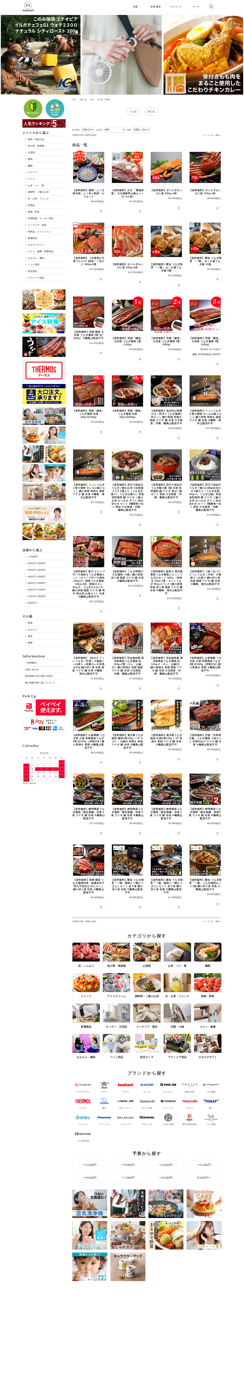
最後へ (218, 135)
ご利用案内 (31, 662)
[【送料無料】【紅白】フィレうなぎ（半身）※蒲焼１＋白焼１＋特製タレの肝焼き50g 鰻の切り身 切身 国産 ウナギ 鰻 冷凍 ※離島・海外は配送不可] (88, 638)
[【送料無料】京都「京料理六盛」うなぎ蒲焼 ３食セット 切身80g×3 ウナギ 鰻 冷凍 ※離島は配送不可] (205, 715)
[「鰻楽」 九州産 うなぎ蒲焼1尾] (127, 315)
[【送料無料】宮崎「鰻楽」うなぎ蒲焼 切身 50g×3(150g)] (88, 391)
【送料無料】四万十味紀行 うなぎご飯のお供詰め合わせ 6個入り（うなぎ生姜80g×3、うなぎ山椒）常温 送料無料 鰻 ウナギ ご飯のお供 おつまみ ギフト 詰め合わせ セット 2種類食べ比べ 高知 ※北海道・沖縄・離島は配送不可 (205, 497)
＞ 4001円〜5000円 (35, 576)
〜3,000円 (128, 1165)
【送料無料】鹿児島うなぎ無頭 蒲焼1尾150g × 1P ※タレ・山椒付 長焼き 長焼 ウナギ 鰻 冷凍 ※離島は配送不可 (127, 741)
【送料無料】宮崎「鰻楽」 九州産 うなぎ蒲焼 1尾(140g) (127, 341)
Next (240, 54)
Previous (4, 54)
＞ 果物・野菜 (32, 212)
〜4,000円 (166, 1165)
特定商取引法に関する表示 (39, 676)
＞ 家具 (29, 636)
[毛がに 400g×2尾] (88, 238)
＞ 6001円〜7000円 (35, 589)
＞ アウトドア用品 (34, 277)
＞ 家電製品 (31, 238)
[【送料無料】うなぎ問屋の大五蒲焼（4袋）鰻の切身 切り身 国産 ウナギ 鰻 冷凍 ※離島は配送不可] (127, 551)
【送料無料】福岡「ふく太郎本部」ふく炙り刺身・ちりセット (89, 193)
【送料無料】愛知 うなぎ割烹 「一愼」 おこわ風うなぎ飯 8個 (166, 267)
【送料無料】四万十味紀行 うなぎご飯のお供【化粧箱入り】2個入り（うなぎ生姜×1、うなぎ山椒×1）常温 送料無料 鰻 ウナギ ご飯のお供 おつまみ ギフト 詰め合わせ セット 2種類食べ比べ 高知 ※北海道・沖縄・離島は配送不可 (127, 497)
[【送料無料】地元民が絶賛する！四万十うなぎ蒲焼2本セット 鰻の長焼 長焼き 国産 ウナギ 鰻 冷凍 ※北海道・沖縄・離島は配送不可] (166, 391)
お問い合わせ (32, 669)
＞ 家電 (29, 623)
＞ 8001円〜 (31, 602)
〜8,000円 (166, 1177)
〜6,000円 (89, 1177)
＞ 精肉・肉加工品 (34, 139)
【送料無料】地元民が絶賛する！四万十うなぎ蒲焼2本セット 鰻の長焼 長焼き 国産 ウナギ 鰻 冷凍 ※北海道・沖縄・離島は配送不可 (166, 417)
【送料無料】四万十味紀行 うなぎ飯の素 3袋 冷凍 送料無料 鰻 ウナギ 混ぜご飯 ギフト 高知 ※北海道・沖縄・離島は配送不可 (166, 491)
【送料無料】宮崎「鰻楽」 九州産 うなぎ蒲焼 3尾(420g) (205, 341)
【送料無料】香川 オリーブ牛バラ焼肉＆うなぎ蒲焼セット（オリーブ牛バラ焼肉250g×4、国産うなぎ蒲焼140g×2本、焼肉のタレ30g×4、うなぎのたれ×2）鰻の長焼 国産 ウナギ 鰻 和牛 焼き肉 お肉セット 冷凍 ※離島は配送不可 (88, 584)
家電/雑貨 (156, 6)
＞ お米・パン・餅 (34, 185)
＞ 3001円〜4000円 (35, 570)
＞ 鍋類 (29, 159)
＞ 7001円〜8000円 (35, 596)
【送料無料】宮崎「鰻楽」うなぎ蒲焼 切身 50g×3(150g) (89, 413)
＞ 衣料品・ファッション (38, 231)
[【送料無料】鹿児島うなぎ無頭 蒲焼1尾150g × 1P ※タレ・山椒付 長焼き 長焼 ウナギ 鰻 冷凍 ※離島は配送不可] (127, 715)
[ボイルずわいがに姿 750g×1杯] (205, 167)
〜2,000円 (89, 1165)
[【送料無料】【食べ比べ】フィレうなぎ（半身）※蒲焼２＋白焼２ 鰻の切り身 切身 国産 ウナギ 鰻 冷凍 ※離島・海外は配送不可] (205, 551)
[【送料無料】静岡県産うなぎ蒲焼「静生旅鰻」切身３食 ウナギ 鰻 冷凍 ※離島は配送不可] (127, 789)
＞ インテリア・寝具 (35, 225)
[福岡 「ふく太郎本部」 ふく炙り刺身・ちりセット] (88, 167)
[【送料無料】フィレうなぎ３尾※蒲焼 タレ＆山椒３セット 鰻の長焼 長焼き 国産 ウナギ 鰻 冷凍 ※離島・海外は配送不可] (205, 391)
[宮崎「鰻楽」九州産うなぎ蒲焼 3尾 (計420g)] (205, 315)
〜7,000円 (128, 1177)
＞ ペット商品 (32, 264)
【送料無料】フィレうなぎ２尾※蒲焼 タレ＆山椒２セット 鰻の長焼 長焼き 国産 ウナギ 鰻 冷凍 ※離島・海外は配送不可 (88, 491)
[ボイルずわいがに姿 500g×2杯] (127, 241)
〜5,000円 (204, 1165)
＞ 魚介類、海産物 (34, 145)
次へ (212, 135)
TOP (74, 99)
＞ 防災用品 (31, 271)
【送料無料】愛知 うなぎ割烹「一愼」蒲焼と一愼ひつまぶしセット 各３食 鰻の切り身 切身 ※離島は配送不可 (127, 886)
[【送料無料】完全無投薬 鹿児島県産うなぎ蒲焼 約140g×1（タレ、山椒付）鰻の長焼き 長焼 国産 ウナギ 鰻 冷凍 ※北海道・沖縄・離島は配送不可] (166, 638)
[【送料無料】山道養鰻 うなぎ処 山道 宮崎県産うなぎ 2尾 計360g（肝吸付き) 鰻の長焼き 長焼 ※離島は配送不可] (205, 638)
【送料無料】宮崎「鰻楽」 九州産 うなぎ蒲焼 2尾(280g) (166, 341)
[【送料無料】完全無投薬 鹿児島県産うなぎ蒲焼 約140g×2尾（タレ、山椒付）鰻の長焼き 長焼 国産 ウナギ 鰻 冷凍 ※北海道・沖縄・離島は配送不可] (127, 638)
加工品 (151, 111)
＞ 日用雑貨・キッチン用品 (39, 218)
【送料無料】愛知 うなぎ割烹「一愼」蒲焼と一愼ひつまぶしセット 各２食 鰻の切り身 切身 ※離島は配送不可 (166, 886)
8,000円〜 (204, 1177)
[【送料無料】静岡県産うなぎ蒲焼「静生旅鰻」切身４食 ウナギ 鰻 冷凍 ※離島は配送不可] (88, 789)
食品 (135, 6)
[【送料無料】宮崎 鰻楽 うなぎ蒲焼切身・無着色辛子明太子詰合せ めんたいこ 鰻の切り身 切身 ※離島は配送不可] (88, 860)
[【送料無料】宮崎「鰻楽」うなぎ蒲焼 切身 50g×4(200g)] (127, 391)
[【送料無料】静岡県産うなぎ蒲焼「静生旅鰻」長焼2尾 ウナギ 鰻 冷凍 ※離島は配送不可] (205, 789)
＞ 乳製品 (30, 205)
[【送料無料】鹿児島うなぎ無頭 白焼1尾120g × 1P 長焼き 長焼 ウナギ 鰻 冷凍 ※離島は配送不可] (166, 715)
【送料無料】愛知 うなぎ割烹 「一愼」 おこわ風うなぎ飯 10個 (205, 261)
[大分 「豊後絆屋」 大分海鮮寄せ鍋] (127, 167)
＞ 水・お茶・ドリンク (37, 198)
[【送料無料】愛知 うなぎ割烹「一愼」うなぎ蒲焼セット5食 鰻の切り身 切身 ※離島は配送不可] (205, 860)
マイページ (176, 6)
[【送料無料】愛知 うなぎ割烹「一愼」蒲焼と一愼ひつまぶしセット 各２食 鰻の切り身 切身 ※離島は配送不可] (166, 860)
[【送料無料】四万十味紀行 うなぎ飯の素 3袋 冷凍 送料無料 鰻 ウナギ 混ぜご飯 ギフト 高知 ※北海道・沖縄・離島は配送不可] (166, 465)
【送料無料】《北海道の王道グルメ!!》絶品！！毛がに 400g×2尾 (89, 261)
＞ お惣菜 (30, 152)
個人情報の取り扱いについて (40, 682)
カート (196, 6)
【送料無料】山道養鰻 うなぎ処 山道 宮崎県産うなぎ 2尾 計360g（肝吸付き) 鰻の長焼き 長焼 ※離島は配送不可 (205, 664)
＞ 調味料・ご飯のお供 (37, 192)
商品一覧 (83, 99)
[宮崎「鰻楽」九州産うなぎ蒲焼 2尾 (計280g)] (166, 315)
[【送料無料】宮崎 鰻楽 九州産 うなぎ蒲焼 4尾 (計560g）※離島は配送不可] (88, 312)
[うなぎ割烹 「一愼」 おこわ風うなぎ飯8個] (166, 241)
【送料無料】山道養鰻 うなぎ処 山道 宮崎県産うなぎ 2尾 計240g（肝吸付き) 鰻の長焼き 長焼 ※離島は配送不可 (88, 741)
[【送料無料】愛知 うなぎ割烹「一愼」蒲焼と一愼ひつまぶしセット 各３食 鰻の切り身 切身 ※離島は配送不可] (127, 860)
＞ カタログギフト (34, 244)
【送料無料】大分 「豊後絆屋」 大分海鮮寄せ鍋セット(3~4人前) (127, 193)
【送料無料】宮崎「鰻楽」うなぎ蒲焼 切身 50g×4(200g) (127, 413)
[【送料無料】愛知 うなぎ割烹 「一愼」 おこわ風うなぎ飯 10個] (205, 238)
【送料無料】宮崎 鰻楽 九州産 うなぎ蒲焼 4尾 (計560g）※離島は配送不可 (88, 334)
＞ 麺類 (29, 165)
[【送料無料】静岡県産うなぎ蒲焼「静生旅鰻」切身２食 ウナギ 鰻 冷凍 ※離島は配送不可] (166, 789)
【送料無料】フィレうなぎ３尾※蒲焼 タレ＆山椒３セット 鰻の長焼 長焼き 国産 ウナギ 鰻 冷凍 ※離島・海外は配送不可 (205, 417)
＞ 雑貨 (29, 642)
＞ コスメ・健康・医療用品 (39, 251)
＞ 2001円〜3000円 (35, 563)
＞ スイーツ (31, 172)
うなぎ (133, 111)
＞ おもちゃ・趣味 (34, 258)
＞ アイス (30, 178)
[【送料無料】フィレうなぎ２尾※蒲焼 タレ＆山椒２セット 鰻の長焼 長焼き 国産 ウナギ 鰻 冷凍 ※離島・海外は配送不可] (88, 465)
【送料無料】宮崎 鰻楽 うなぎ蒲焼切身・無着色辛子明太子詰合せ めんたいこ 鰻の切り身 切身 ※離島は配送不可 (89, 886)
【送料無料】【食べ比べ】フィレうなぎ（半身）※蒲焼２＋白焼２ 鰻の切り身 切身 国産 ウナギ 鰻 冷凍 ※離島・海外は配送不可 (205, 577)
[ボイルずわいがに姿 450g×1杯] (166, 167)
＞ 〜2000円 (31, 556)
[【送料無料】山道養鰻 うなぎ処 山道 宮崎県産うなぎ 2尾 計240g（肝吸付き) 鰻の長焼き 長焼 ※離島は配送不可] (88, 715)
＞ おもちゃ (31, 629)
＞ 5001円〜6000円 (35, 583)
